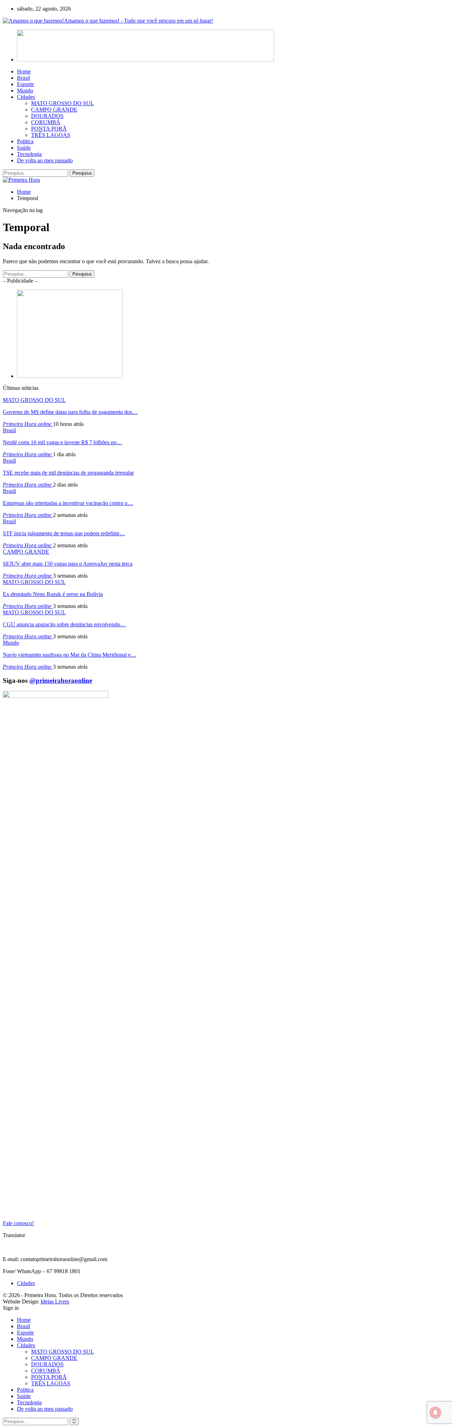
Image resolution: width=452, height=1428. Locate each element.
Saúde (24, 148)
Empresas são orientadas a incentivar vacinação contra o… (68, 503)
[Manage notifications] (435, 1412)
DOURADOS (47, 116)
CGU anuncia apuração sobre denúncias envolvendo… (64, 624)
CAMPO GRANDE (54, 110)
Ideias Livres (55, 1302)
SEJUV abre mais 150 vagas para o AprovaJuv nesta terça (67, 564)
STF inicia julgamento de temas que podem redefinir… (64, 533)
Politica (25, 141)
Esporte (25, 84)
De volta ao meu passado (45, 160)
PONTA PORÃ (49, 129)
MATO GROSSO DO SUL (62, 103)
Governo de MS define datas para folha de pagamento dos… (70, 412)
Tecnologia (29, 154)
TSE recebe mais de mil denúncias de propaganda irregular (68, 473)
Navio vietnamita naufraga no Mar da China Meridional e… (69, 655)
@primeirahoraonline (60, 680)
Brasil (23, 78)
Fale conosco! (18, 1223)
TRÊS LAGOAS (50, 135)
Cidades (26, 97)
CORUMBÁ (45, 122)
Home (24, 71)
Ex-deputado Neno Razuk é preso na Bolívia (53, 594)
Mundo (25, 91)
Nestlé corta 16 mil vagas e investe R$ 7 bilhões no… (62, 442)
